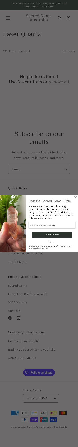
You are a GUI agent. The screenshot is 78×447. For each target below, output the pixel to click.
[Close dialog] (75, 197)
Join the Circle (52, 234)
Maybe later (52, 242)
